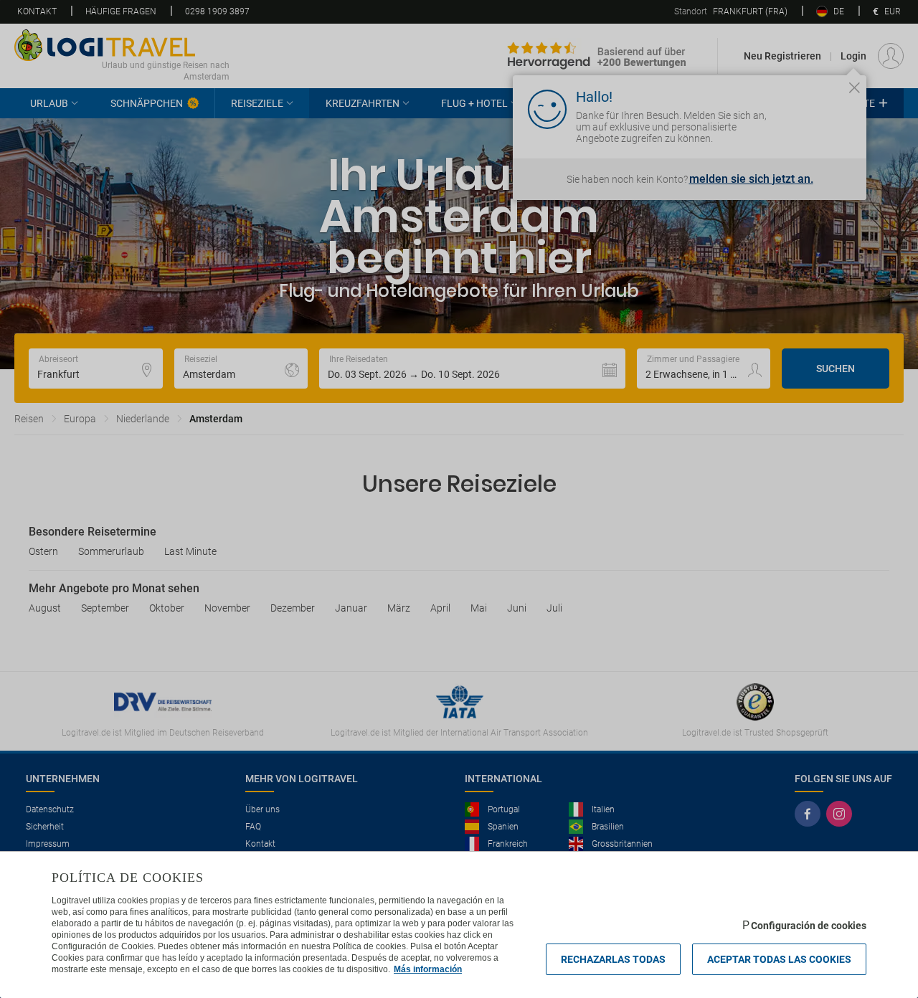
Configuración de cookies (808, 925)
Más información (428, 969)
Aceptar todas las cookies (779, 959)
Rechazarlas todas (613, 959)
